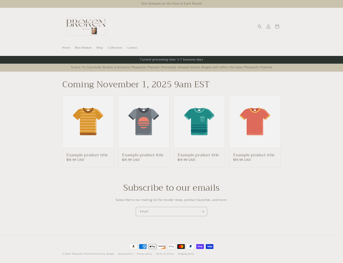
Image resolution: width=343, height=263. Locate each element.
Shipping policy (186, 253)
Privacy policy (144, 253)
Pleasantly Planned (82, 254)
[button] (259, 26)
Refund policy (125, 253)
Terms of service (165, 253)
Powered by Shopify (103, 254)
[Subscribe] (202, 211)
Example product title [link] (87, 155)
